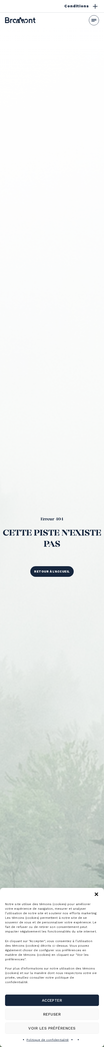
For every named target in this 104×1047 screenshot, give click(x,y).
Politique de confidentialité (48, 1040)
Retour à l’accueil (52, 571)
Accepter (52, 1000)
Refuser (52, 1014)
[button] (96, 894)
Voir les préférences (52, 1028)
